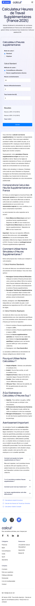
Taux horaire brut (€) (10, 94)
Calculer (17, 124)
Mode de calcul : (9, 50)
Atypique (9, 56)
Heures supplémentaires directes (16, 73)
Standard (9, 53)
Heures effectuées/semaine (12, 85)
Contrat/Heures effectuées (14, 70)
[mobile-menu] (32, 2)
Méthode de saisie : (10, 67)
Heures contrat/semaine (11, 76)
